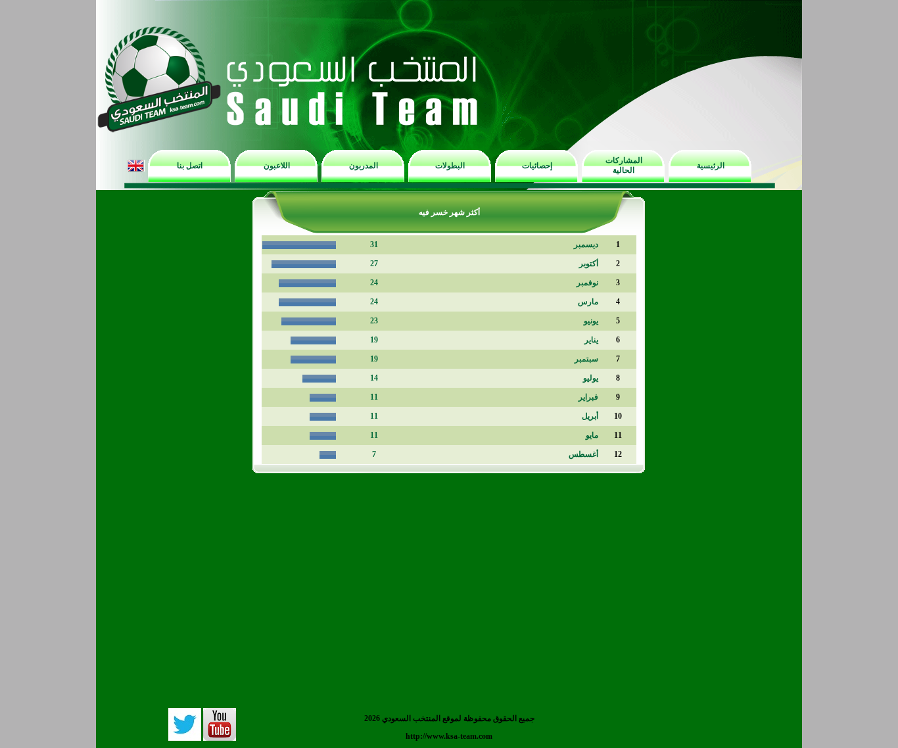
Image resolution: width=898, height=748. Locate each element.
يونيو (591, 320)
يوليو (590, 378)
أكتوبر (588, 263)
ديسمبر (586, 244)
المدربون (363, 165)
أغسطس (583, 454)
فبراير (588, 397)
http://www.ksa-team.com (449, 736)
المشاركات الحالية (623, 165)
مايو (592, 435)
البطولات (450, 165)
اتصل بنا (189, 165)
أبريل (590, 416)
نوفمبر (587, 282)
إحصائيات (537, 165)
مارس (588, 301)
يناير (591, 339)
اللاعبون (277, 165)
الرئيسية (710, 165)
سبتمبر (586, 358)
